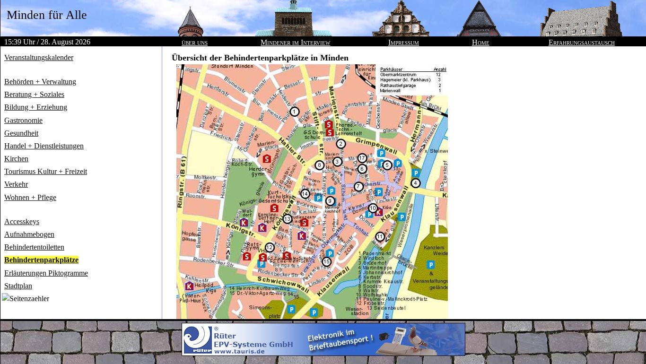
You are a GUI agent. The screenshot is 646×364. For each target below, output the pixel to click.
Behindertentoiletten (34, 247)
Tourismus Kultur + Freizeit (45, 171)
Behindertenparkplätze (41, 260)
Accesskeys (21, 221)
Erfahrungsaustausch (582, 42)
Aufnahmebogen (29, 234)
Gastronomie (23, 120)
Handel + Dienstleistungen (44, 146)
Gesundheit (21, 133)
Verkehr (16, 184)
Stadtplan (18, 286)
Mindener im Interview (295, 42)
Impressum (403, 42)
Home (480, 42)
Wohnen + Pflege (30, 197)
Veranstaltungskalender (38, 57)
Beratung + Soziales (34, 94)
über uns (195, 42)
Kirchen (16, 159)
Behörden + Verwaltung (40, 82)
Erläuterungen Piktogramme (46, 273)
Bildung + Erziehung (35, 107)
